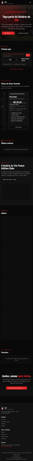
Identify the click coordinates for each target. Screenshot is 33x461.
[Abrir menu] (30, 2)
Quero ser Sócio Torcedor (15, 388)
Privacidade (16, 456)
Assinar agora (17, 127)
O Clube (3, 419)
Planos (3, 432)
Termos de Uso (16, 454)
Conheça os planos (23, 33)
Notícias (3, 423)
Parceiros (3, 438)
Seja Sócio (7, 33)
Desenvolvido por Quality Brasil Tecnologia (16, 459)
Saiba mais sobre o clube (9, 179)
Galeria (3, 425)
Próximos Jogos (5, 421)
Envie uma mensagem (6, 446)
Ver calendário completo (16, 69)
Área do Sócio (5, 436)
